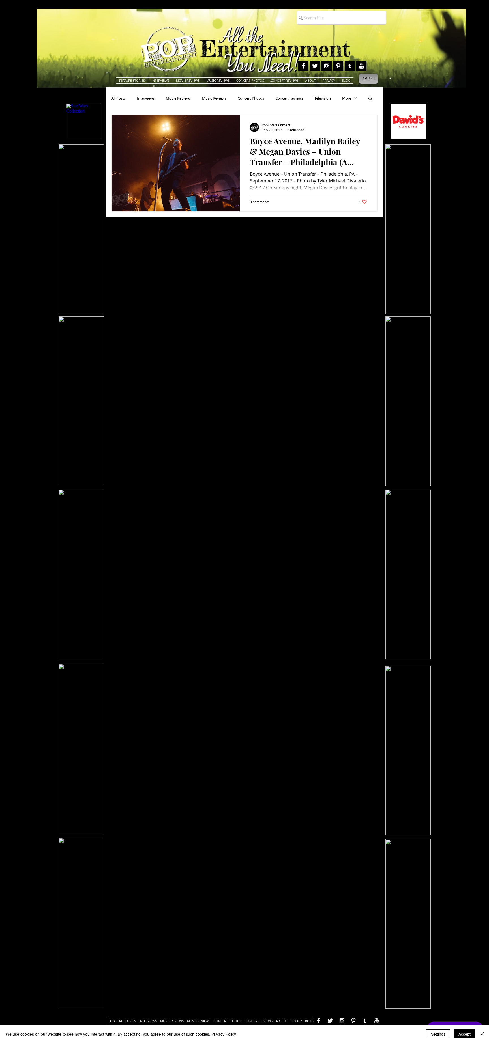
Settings (438, 1034)
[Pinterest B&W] (338, 66)
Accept (464, 1034)
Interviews (146, 98)
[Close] (482, 1033)
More (346, 98)
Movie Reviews (178, 98)
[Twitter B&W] (315, 66)
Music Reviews (214, 98)
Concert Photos (251, 98)
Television (322, 98)
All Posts (118, 98)
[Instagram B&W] (326, 66)
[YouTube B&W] (361, 66)
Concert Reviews (289, 98)
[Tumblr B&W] (350, 66)
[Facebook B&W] (303, 66)
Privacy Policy (223, 1034)
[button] (370, 99)
